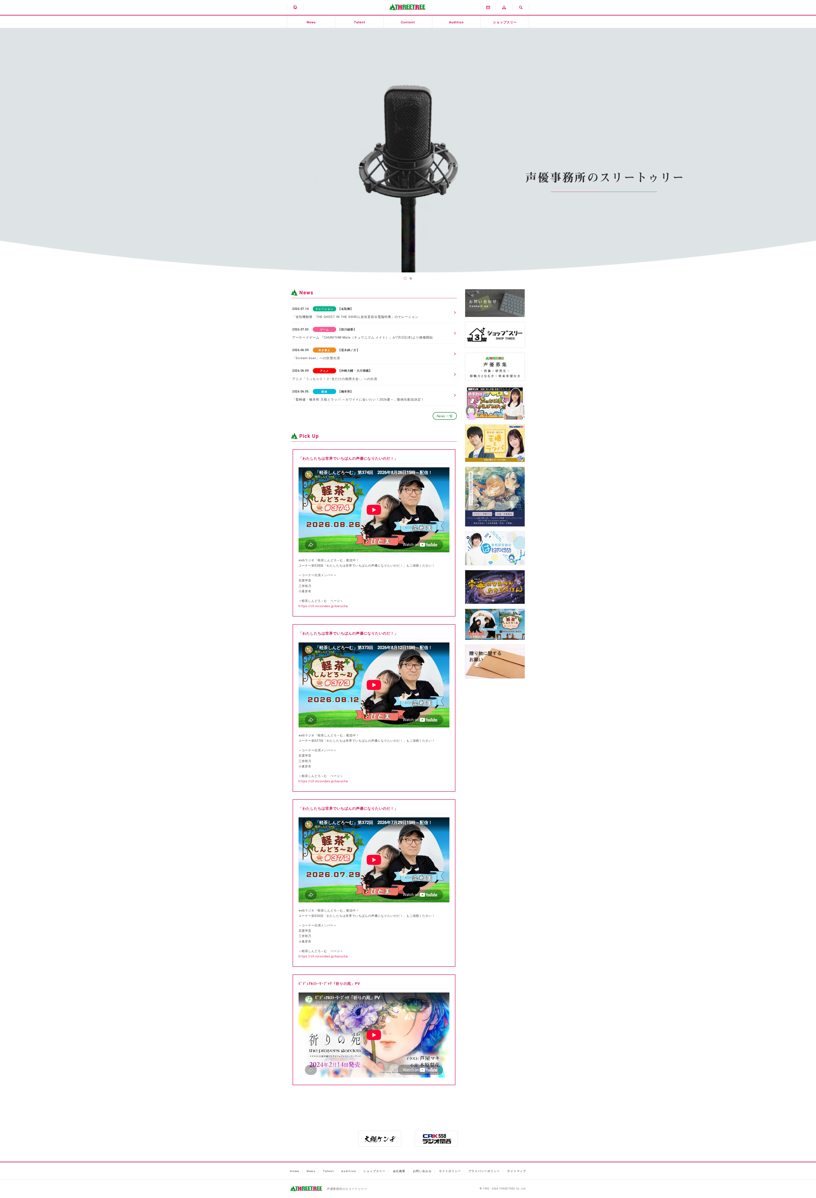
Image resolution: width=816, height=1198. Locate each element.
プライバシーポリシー (484, 1171)
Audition (456, 22)
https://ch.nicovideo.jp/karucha (323, 606)
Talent (359, 22)
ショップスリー (505, 22)
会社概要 (399, 1171)
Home (294, 1171)
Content (408, 22)
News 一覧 (445, 416)
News (311, 22)
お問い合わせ (422, 1171)
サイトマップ (516, 1171)
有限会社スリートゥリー (406, 12)
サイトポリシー (450, 1171)
